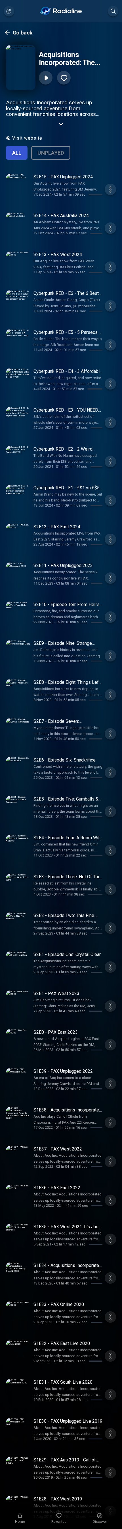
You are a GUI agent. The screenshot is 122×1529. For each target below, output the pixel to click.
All (16, 153)
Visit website (27, 138)
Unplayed (50, 153)
